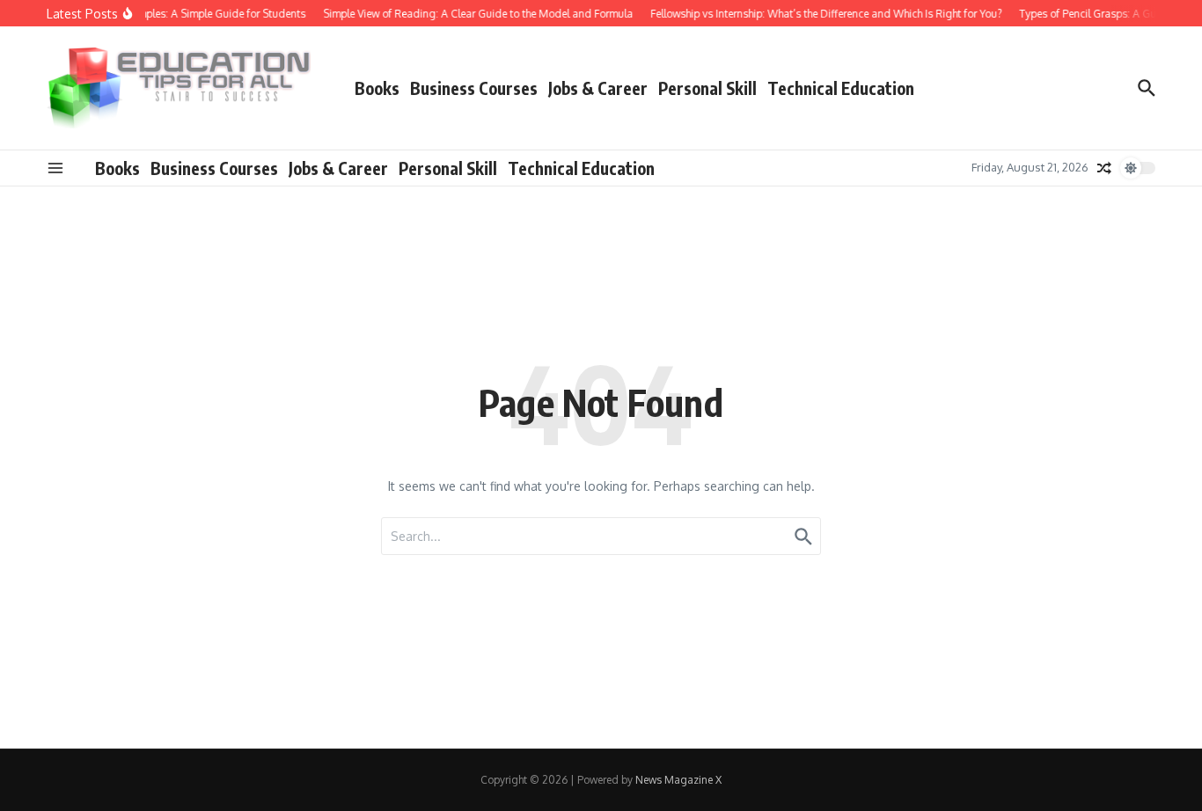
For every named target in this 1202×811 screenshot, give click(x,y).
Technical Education (840, 88)
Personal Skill (707, 88)
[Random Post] (1104, 168)
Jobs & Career (598, 88)
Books (377, 88)
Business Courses (474, 88)
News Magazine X (678, 779)
